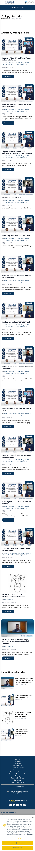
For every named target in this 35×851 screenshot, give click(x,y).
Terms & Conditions (17, 778)
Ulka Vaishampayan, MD (20, 64)
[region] (17, 833)
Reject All (17, 843)
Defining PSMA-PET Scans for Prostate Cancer (23, 696)
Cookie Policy (29, 834)
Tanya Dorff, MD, (26, 63)
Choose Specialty (15, 7)
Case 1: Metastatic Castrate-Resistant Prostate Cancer (21, 732)
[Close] (33, 817)
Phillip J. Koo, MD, (8, 64)
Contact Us (17, 764)
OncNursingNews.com (17, 772)
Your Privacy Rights (17, 782)
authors (8, 19)
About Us (17, 760)
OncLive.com (17, 770)
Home (3, 19)
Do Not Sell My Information (17, 774)
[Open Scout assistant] (26, 2)
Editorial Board (17, 780)
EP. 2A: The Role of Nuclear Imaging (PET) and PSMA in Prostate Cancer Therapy (24, 680)
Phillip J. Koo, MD (9, 599)
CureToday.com (18, 766)
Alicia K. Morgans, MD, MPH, (12, 63)
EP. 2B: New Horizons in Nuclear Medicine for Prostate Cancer (23, 714)
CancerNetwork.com (17, 768)
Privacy (17, 776)
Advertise (18, 762)
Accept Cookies (17, 848)
